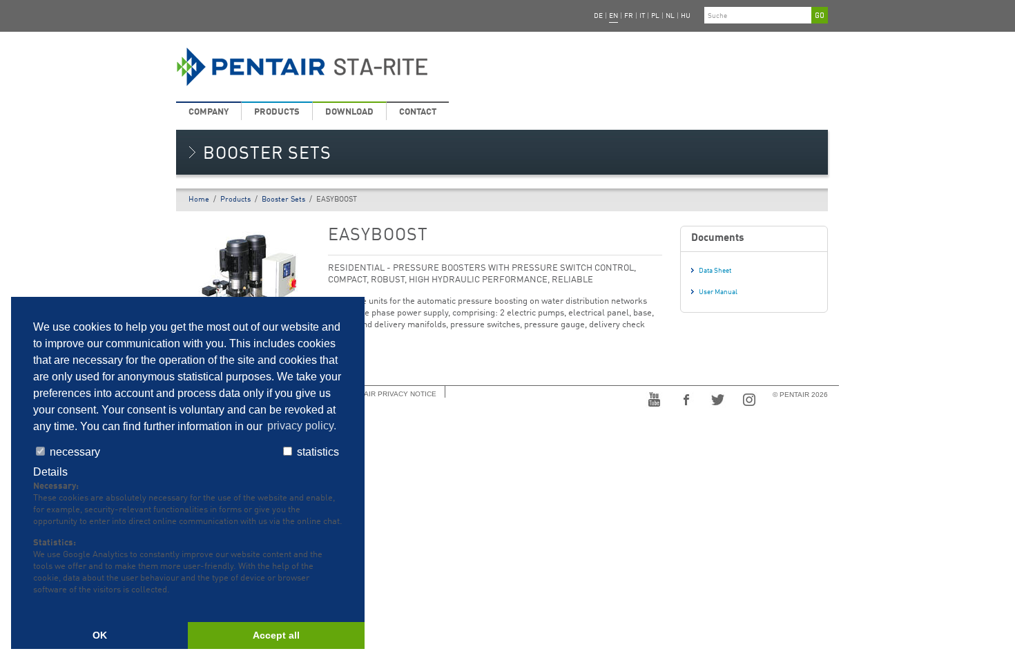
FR (628, 15)
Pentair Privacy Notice (391, 394)
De (598, 15)
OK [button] (100, 635)
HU (685, 15)
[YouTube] (654, 398)
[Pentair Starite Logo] (391, 67)
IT (642, 15)
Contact (417, 112)
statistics (316, 452)
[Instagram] (749, 398)
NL (670, 15)
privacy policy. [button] (301, 426)
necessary (73, 452)
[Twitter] (717, 398)
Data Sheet (715, 270)
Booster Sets (283, 200)
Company (208, 112)
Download (349, 112)
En (613, 15)
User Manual (718, 292)
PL (655, 15)
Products (277, 112)
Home (198, 200)
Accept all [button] (276, 635)
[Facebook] (685, 398)
